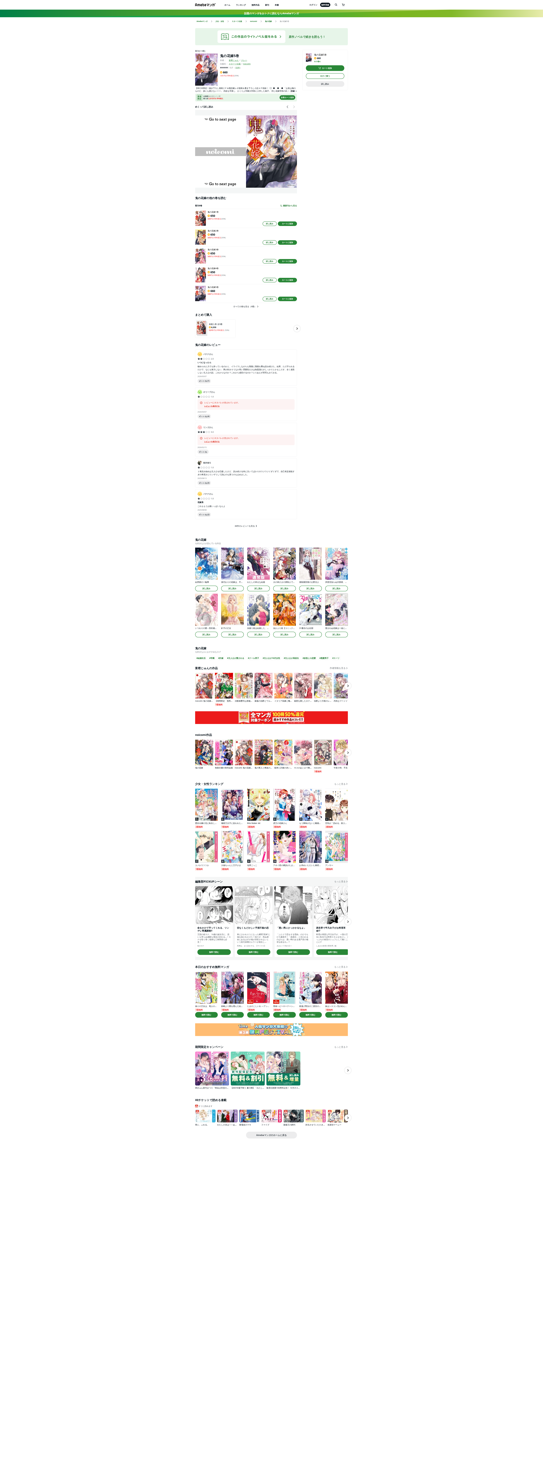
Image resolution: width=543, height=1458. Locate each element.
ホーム (227, 5)
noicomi (247, 63)
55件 (238, 67)
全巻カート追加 (287, 97)
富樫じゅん (234, 60)
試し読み (269, 223)
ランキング (241, 5)
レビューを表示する (212, 406)
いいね (205, 381)
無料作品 (255, 5)
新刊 (267, 5)
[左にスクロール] (288, 107)
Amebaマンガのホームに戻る (271, 1135)
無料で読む (214, 952)
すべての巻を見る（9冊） (244, 306)
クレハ (244, 60)
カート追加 (327, 68)
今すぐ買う (325, 76)
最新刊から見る (290, 205)
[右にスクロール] (294, 107)
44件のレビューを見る (245, 526)
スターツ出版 (235, 63)
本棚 (277, 5)
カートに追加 (287, 223)
